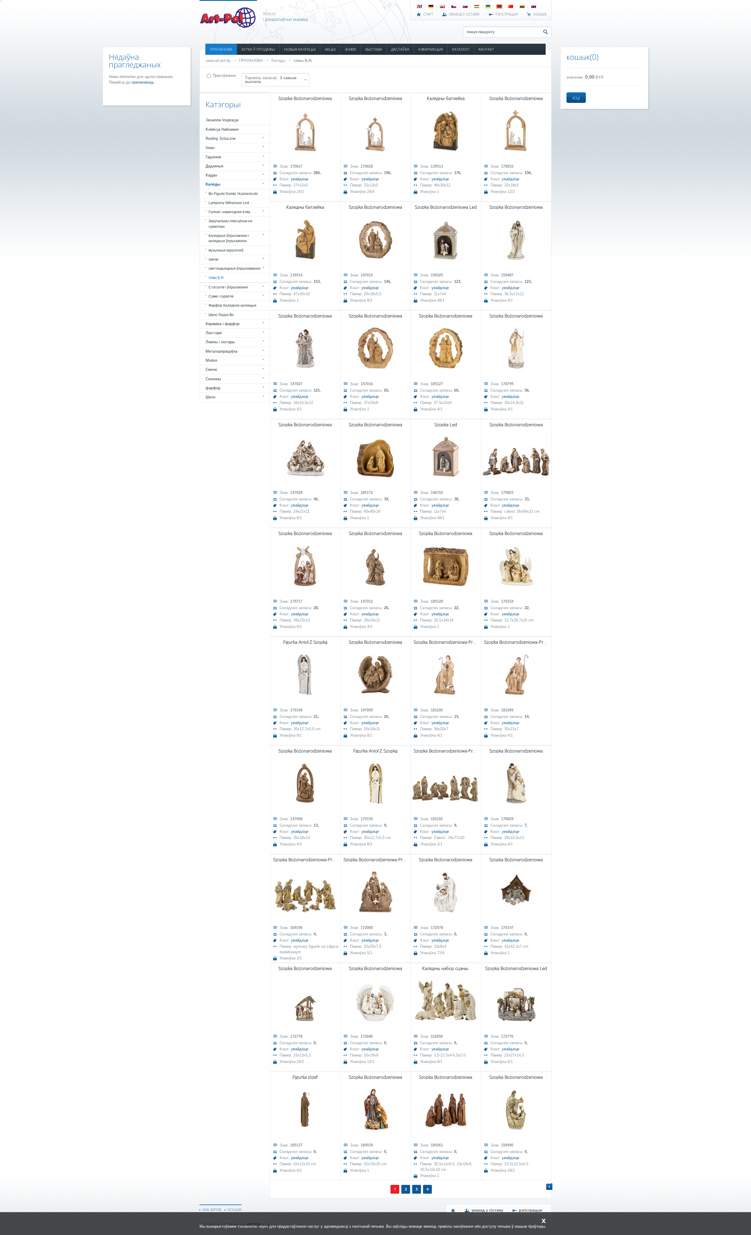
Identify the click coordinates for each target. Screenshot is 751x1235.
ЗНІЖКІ (350, 49)
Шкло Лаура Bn (221, 315)
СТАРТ (428, 14)
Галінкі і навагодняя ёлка (229, 212)
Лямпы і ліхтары (220, 342)
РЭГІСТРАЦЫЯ (506, 14)
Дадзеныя (214, 166)
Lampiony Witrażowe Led (229, 203)
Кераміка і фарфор (222, 324)
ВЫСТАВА (373, 49)
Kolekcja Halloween (222, 129)
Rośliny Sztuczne (221, 138)
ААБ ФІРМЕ (212, 1209)
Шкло (210, 397)
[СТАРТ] (453, 1210)
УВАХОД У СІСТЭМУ (464, 14)
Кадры (211, 175)
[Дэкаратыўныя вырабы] (228, 26)
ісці (576, 97)
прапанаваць (143, 82)
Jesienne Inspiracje (222, 120)
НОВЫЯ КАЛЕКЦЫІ (300, 49)
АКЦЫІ (330, 49)
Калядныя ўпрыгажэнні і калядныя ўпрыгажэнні (229, 238)
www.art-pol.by (218, 60)
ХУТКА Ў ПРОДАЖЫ (258, 49)
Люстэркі (214, 333)
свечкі (213, 259)
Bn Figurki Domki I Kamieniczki (233, 194)
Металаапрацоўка (221, 351)
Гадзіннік (213, 157)
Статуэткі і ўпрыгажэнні (228, 287)
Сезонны (213, 379)
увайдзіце (299, 179)
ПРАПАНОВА (221, 49)
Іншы (210, 147)
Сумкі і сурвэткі (221, 296)
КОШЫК (540, 14)
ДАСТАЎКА (400, 49)
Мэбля (211, 360)
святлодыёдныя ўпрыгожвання (235, 268)
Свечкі (211, 369)
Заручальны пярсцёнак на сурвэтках (230, 223)
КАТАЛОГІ (460, 49)
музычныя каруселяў (226, 250)
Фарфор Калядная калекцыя (232, 305)
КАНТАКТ (486, 49)
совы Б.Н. (303, 60)
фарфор (213, 388)
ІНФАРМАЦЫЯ (430, 49)
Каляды (278, 60)
